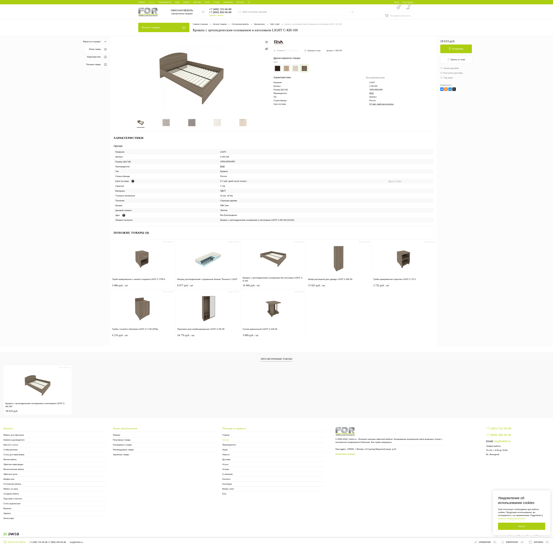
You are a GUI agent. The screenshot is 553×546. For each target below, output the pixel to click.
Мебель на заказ (10, 489)
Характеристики (94, 57)
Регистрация (407, 2)
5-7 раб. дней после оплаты (381, 104)
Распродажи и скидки (122, 445)
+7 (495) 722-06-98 (38, 542)
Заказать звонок (216, 15)
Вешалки (7, 508)
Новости (186, 2)
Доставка (197, 2)
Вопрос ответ (228, 489)
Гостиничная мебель (12, 484)
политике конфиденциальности (511, 518)
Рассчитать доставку (453, 73)
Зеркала (7, 513)
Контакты (240, 2)
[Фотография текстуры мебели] (123, 215)
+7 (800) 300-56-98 (57, 542)
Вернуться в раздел (92, 41)
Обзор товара (95, 49)
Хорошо (521, 526)
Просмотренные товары (276, 359)
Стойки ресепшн (10, 450)
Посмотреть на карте (345, 454)
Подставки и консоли (12, 499)
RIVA (371, 93)
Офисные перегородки (13, 464)
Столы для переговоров (13, 455)
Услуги (207, 2)
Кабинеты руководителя (13, 440)
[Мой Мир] (450, 89)
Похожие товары (93, 65)
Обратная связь (16, 542)
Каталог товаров (151, 27)
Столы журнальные (11, 503)
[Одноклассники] (446, 89)
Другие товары (395, 181)
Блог (224, 494)
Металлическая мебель (13, 469)
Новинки (116, 435)
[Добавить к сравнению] (266, 48)
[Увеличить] (191, 76)
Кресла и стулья (10, 445)
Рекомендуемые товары (123, 450)
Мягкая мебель (10, 459)
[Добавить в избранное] (266, 42)
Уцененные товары (121, 455)
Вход (396, 2)
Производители (164, 2)
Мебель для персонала (13, 435)
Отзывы (216, 2)
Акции (177, 2)
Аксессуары (8, 518)
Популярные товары (121, 440)
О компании (228, 2)
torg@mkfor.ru (502, 441)
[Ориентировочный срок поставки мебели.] (132, 181)
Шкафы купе (8, 479)
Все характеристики (375, 77)
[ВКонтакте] (442, 89)
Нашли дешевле (451, 68)
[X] (454, 89)
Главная (141, 2)
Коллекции (227, 484)
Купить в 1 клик (458, 59)
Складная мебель (11, 494)
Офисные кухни (10, 474)
